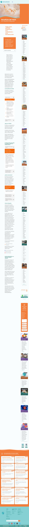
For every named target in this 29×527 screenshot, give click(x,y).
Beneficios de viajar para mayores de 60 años (21, 498)
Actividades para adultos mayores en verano (7, 472)
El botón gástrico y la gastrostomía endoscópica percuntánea (20, 489)
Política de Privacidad (16, 526)
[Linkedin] (14, 523)
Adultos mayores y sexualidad (7, 464)
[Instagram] (17, 523)
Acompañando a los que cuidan (11, 453)
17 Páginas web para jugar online (21, 464)
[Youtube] (12, 523)
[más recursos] (26, 290)
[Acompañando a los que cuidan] (2, 454)
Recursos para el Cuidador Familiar (8, 512)
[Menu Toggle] (12, 2)
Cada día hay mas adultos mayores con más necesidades (7, 458)
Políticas (13, 512)
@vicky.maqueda (8, 251)
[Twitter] (19, 523)
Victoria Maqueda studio (9, 250)
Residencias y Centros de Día (9, 515)
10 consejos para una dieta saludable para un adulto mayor (21, 458)
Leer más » (3, 462)
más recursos (23, 289)
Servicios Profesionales (8, 516)
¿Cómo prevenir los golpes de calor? (20, 480)
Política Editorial (20, 526)
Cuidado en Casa (8, 513)
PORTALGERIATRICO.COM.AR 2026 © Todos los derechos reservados (8, 526)
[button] (14, 50)
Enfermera (23, 314)
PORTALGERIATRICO (14, 509)
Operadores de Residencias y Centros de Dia (20, 512)
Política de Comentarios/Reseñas (25, 526)
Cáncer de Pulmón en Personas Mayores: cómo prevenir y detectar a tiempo (7, 489)
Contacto (13, 513)
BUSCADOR (8, 518)
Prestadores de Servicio (19, 514)
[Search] (19, 521)
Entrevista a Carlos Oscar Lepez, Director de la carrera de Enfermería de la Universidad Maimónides (7, 480)
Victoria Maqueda (8, 252)
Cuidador (23, 315)
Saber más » (24, 54)
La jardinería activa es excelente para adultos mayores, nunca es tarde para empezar (7, 498)
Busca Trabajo (19, 510)
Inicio (7, 510)
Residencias (23, 312)
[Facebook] (9, 523)
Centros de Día (24, 313)
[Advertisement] (24, 13)
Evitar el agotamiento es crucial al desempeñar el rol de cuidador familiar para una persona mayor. (21, 472)
